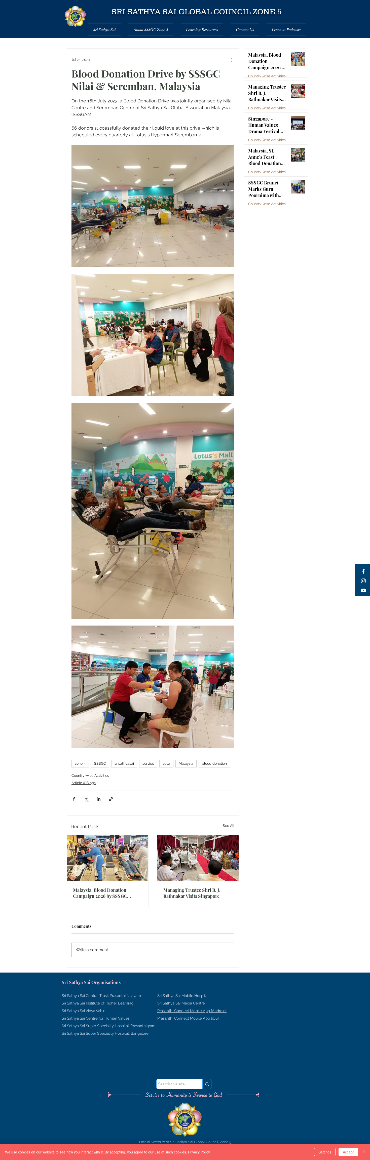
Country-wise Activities (90, 776)
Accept (348, 1151)
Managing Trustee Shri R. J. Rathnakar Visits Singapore (191, 893)
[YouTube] (363, 590)
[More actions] (231, 60)
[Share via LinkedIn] (98, 799)
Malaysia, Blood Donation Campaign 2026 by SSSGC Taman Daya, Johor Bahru (100, 893)
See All (228, 826)
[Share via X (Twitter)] (86, 799)
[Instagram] (363, 581)
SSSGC (100, 763)
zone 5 (80, 763)
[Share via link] (110, 799)
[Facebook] (363, 571)
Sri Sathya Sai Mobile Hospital (182, 995)
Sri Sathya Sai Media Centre (181, 1003)
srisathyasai (124, 763)
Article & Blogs (83, 783)
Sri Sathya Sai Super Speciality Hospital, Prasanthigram (109, 1026)
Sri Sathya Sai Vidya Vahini (84, 1011)
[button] (106, 29)
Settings (324, 1151)
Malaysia (186, 763)
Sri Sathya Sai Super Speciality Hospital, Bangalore (105, 1033)
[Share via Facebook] (73, 799)
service (148, 763)
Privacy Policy (199, 1151)
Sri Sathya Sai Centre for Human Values (96, 1018)
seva (166, 763)
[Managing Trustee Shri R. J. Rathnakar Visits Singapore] (198, 858)
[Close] (364, 1152)
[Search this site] (206, 1084)
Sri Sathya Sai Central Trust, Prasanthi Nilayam (101, 995)
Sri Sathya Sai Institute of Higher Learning (97, 1003)
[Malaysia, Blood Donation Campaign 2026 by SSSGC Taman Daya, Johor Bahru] (107, 858)
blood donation (214, 763)
